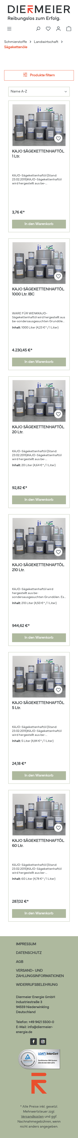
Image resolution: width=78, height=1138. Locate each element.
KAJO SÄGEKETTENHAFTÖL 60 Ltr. (38, 843)
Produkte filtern (42, 75)
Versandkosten (32, 1116)
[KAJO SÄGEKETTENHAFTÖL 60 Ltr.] (39, 814)
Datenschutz (29, 953)
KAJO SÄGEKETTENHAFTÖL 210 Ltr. (38, 567)
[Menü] (9, 29)
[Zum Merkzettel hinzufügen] (58, 138)
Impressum (26, 944)
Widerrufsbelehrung (37, 984)
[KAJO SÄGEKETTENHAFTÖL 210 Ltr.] (39, 539)
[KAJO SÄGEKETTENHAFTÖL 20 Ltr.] (39, 401)
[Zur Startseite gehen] (39, 13)
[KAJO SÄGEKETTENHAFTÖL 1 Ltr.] (39, 125)
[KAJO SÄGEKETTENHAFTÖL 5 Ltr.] (39, 677)
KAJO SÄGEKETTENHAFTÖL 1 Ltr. (38, 154)
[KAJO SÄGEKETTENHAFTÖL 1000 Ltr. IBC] (39, 263)
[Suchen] (38, 29)
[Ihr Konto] (58, 29)
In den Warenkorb (39, 224)
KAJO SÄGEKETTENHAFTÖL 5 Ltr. (38, 705)
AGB (19, 961)
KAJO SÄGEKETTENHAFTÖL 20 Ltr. (38, 430)
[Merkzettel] (48, 29)
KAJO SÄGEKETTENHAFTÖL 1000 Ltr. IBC (38, 292)
